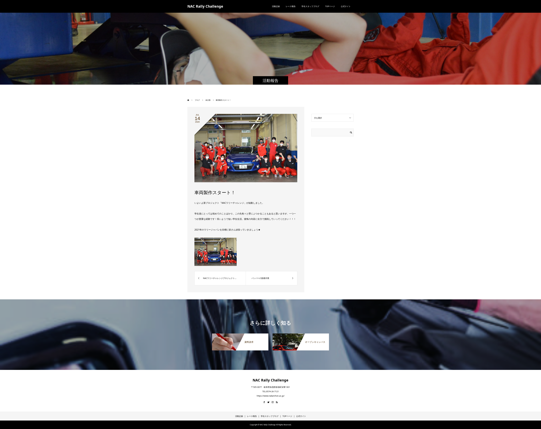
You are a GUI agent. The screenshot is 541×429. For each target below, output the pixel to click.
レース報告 (291, 6)
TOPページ (330, 6)
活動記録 (276, 6)
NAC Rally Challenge (205, 6)
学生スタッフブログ (310, 6)
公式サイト (346, 6)
